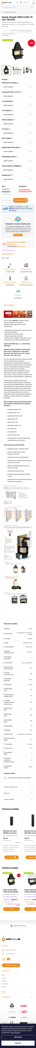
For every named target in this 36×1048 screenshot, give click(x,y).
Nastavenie (18, 1037)
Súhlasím (18, 1043)
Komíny (4, 987)
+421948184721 (10, 954)
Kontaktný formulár (11, 965)
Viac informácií (15, 1033)
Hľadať (32, 7)
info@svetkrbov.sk (11, 950)
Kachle (4, 978)
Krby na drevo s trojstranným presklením (19, 778)
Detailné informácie (8, 254)
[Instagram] (3, 958)
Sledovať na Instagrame (20, 925)
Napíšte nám (18, 235)
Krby (3, 975)
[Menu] (33, 2)
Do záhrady (5, 984)
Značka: (5, 35)
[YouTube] (8, 958)
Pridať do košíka (18, 200)
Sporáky (4, 981)
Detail (11, 909)
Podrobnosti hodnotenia (25, 30)
